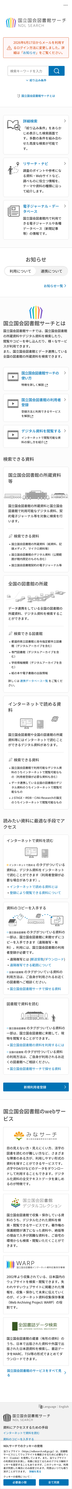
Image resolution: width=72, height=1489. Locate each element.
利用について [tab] (20, 271)
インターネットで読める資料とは (34, 886)
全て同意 (53, 1482)
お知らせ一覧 (53, 285)
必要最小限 (20, 1482)
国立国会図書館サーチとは (38, 96)
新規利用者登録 (35, 1087)
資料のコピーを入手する (18, 1439)
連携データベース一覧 (34, 681)
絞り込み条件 (38, 80)
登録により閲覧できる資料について (35, 892)
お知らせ (29, 52)
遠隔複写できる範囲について (30, 964)
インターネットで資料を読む (21, 1433)
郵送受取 (37, 959)
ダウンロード (54, 959)
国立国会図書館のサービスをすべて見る (34, 1372)
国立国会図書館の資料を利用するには (37, 1044)
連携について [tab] (51, 271)
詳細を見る (35, 1471)
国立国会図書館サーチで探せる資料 (35, 988)
